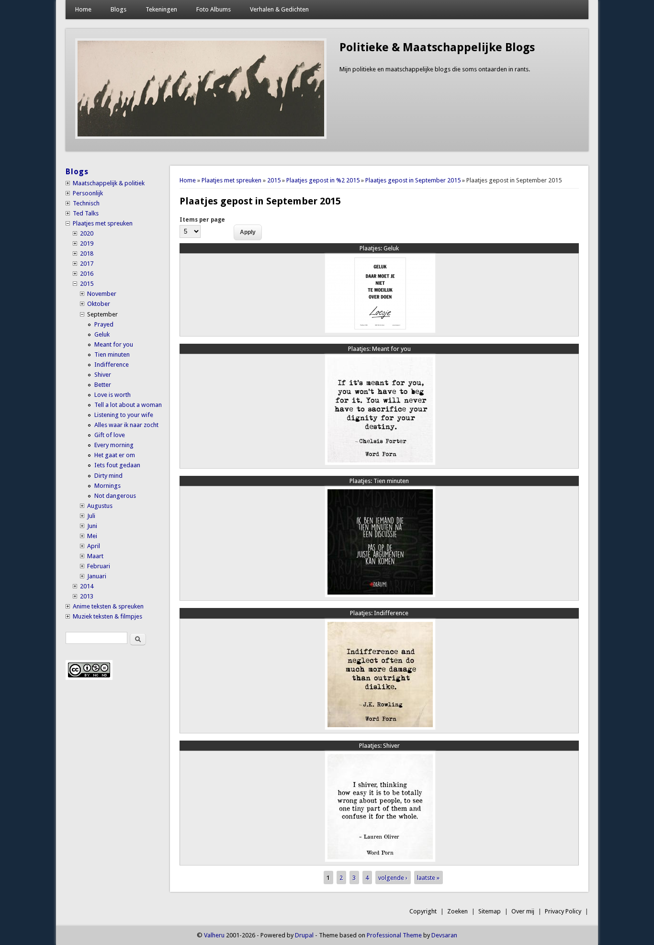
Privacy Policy (563, 911)
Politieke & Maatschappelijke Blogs (437, 47)
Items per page (202, 219)
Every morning (114, 445)
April (93, 546)
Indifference (379, 613)
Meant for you (379, 348)
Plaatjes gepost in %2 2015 (323, 180)
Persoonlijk (88, 193)
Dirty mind (108, 475)
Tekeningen (161, 9)
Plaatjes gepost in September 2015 (413, 180)
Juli (91, 515)
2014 (86, 586)
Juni (92, 525)
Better (102, 384)
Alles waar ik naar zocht (126, 424)
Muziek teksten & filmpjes (107, 616)
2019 (86, 243)
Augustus (100, 505)
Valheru (214, 935)
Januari (96, 576)
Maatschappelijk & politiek (109, 183)
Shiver (379, 745)
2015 (274, 180)
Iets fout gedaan (117, 465)
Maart (95, 556)
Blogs (118, 9)
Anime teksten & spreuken (108, 606)
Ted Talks (86, 213)
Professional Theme (394, 935)
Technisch (86, 203)
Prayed (103, 324)
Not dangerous (115, 495)
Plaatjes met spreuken (231, 180)
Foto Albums (213, 9)
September (102, 314)
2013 (86, 596)
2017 (86, 263)
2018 (86, 253)
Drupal (304, 935)
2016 (86, 273)
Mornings (107, 485)
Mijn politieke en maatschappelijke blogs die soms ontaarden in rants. (434, 69)
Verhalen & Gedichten (279, 9)
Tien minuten (379, 480)
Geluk (379, 248)
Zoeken (457, 911)
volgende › (392, 877)
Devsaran (444, 935)
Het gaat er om (114, 455)
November (101, 293)
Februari (98, 566)
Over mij (522, 911)
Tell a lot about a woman (128, 404)
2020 (86, 233)
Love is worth (112, 394)
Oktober (98, 303)
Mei (92, 536)
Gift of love (109, 435)
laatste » (428, 877)
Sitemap (489, 911)
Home (83, 9)
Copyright (423, 911)
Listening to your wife (123, 414)
